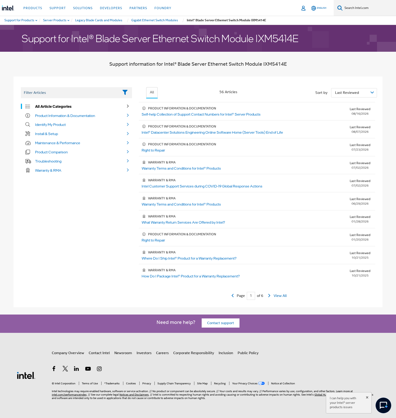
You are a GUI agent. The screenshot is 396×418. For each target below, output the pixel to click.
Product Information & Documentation (65, 115)
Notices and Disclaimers (134, 394)
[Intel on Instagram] (99, 369)
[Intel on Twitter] (65, 369)
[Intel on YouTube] (88, 369)
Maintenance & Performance (57, 143)
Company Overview (68, 353)
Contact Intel (99, 353)
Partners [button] (138, 8)
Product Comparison (51, 152)
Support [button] (58, 8)
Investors (144, 353)
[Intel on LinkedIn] (76, 369)
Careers (162, 353)
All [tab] (152, 92)
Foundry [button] (162, 8)
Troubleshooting (48, 161)
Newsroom (123, 353)
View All (280, 295)
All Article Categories (53, 106)
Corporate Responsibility (193, 353)
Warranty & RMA (48, 170)
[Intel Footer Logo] (26, 375)
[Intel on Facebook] (54, 369)
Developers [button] (111, 8)
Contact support (220, 323)
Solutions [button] (83, 8)
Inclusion (226, 353)
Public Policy (248, 353)
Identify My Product (50, 124)
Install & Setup (46, 133)
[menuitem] (55, 20)
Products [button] (32, 8)
